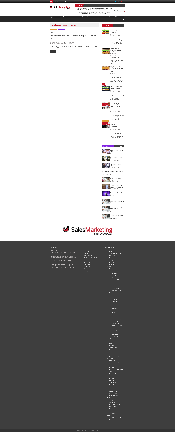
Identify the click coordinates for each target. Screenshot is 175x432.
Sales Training (57, 16)
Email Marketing (115, 299)
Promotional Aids (115, 279)
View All (121, 146)
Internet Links (112, 380)
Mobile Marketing (115, 327)
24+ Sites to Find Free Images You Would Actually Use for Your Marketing (116, 208)
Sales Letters (114, 275)
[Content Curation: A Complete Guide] (106, 151)
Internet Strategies (113, 354)
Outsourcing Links (113, 391)
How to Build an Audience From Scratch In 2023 (116, 50)
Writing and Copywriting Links (115, 393)
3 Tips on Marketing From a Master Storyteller (115, 30)
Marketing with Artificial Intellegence (105, 105)
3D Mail (113, 284)
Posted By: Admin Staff (55, 42)
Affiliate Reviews (118, 16)
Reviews (111, 419)
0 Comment (72, 42)
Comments (111, 421)
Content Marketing (115, 336)
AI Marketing (86, 268)
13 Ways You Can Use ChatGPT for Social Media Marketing (116, 124)
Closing (111, 260)
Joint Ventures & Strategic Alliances (91, 257)
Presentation (112, 257)
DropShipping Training (114, 408)
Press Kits (111, 345)
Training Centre (87, 271)
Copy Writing (112, 402)
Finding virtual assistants (55, 43)
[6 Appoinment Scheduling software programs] (106, 165)
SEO (112, 332)
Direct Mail (111, 351)
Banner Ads (114, 310)
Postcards (114, 281)
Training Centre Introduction (115, 400)
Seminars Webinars (116, 288)
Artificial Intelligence (104, 85)
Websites (114, 297)
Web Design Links (113, 389)
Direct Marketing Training (114, 404)
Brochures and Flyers (116, 290)
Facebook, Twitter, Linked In (117, 325)
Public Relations (73, 16)
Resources (104, 16)
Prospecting (112, 255)
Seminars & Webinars (114, 356)
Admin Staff (114, 35)
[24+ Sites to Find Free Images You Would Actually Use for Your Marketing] (106, 208)
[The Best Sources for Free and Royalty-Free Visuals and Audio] (106, 201)
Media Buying (96, 16)
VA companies (63, 43)
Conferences (112, 413)
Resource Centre (61, 29)
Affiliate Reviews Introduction (115, 417)
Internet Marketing (53, 29)
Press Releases (112, 343)
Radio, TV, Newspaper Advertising (116, 369)
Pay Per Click (114, 308)
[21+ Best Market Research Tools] (106, 158)
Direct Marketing (105, 30)
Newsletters (114, 273)
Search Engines (115, 306)
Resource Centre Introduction (115, 373)
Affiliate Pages (112, 376)
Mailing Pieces (115, 277)
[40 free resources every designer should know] (106, 179)
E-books (113, 312)
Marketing (65, 16)
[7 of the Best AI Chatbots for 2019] (106, 193)
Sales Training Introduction (115, 253)
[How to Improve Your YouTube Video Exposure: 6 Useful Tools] (106, 186)
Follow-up (111, 262)
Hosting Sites (112, 384)
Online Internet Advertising (114, 362)
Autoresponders (115, 303)
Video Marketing (115, 334)
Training (110, 16)
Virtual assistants (69, 43)
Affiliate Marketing (115, 323)
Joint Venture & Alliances (85, 16)
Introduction (114, 271)
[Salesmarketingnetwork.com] (51, 17)
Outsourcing (114, 330)
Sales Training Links (113, 395)
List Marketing (115, 301)
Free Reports (114, 286)
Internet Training (112, 406)
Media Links (111, 386)
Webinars (114, 316)
